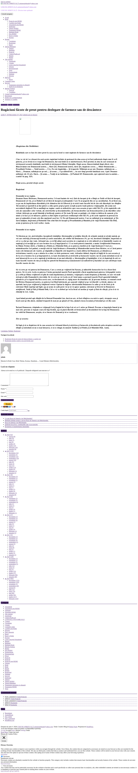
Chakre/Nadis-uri (14, 54)
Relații (7, 669)
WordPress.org (9, 720)
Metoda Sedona (10, 88)
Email (3, 392)
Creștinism (12, 41)
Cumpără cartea (10, 81)
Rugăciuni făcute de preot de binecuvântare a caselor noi (23, 339)
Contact (7, 621)
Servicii (7, 83)
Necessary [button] (4, 754)
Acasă (7, 17)
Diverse (11, 76)
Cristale (11, 63)
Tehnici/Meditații (10, 47)
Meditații (12, 50)
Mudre (11, 57)
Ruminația (14, 703)
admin (25, 115)
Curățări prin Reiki (15, 23)
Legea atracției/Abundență (17, 65)
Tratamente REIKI (15, 30)
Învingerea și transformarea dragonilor (17, 426)
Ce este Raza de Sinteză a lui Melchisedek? (18, 418)
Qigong (11, 67)
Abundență (8, 607)
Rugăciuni (12, 43)
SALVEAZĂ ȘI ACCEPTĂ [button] (10, 771)
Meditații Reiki (13, 32)
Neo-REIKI (12, 34)
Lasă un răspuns (32, 115)
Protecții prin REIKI (15, 21)
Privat (11, 79)
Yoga (10, 70)
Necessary (6, 756)
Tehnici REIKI (13, 28)
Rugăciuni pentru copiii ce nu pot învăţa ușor (19, 341)
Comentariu (5, 385)
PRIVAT (7, 78)
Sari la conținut (5, 2)
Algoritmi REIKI (10, 612)
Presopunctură (13, 68)
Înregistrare (8, 96)
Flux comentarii (10, 718)
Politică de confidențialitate (13, 98)
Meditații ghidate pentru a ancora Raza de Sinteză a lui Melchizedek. (26, 420)
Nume (3, 389)
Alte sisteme (9, 59)
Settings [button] (23, 730)
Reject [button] (13, 730)
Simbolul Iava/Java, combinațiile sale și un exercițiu (21, 424)
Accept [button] (3, 730)
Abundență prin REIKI (16, 25)
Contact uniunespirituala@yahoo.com (17, 94)
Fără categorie (9, 632)
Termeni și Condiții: (11, 99)
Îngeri (11, 45)
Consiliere (12, 92)
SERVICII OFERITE (16, 87)
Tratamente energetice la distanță (19, 85)
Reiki (6, 19)
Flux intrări (8, 717)
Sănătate (11, 74)
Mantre (11, 56)
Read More (4, 732)
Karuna (11, 37)
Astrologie (12, 61)
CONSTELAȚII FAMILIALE (15, 619)
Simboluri (12, 27)
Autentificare (9, 715)
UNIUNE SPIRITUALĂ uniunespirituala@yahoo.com (18, 7)
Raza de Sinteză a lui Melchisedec (16, 422)
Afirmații (8, 610)
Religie (7, 39)
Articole (11, 90)
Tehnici (11, 48)
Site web (3, 396)
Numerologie (13, 72)
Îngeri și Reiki (13, 36)
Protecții (11, 52)
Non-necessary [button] (5, 764)
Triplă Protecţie (22, 697)
